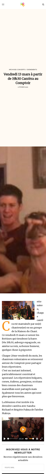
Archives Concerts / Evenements (23, 69)
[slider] (12, 438)
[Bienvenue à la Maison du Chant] (23, 4)
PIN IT (20, 310)
